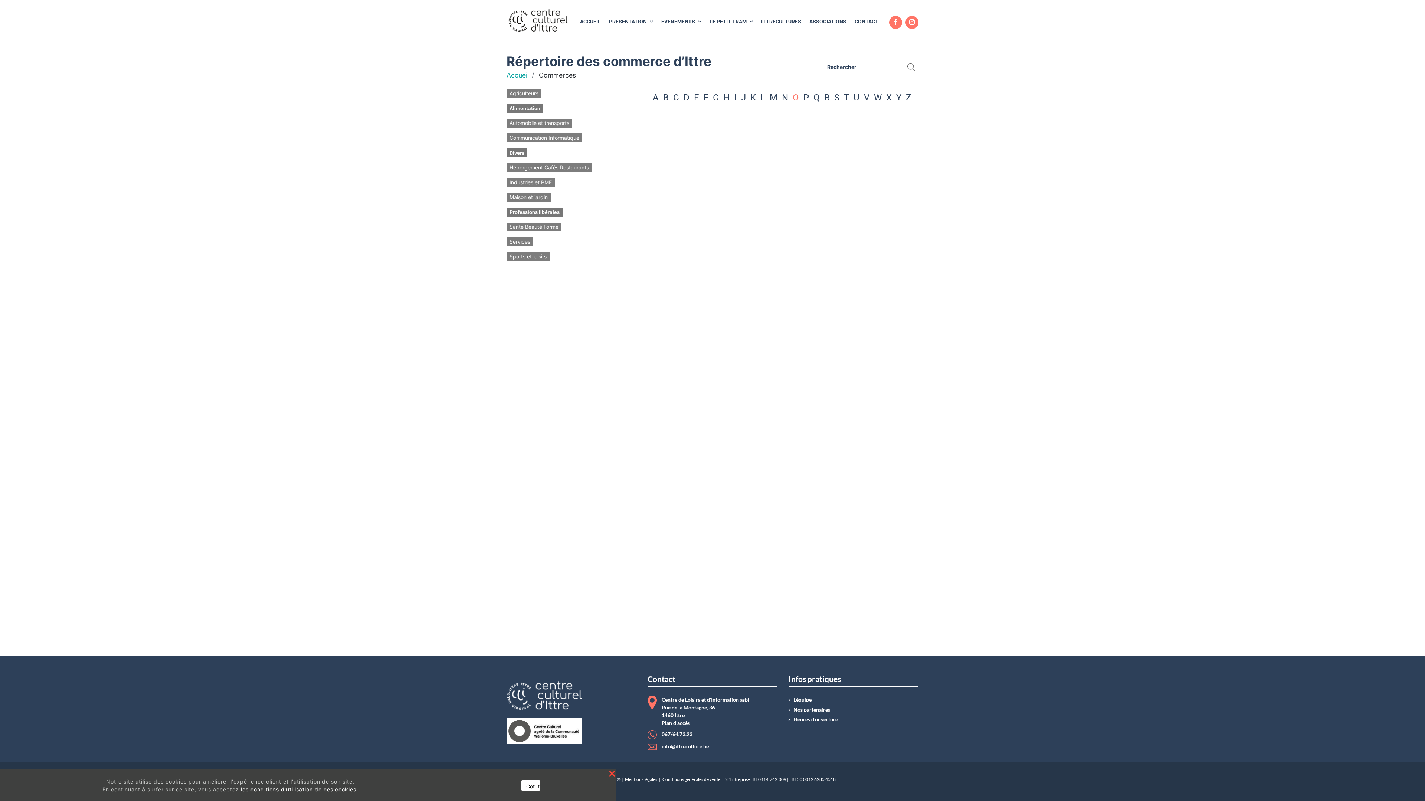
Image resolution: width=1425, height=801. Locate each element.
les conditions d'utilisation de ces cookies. (299, 789)
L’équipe (802, 700)
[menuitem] (590, 22)
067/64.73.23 (677, 734)
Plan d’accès (676, 723)
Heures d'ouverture (815, 719)
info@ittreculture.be (685, 746)
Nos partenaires (811, 710)
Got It (533, 786)
